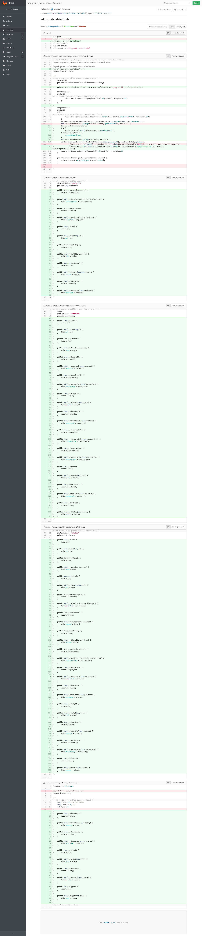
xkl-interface (45, 3)
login (113, 922)
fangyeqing (33, 3)
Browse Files (181, 10)
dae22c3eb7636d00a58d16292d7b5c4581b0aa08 (66, 13)
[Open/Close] (13, 933)
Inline (172, 27)
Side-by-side (181, 27)
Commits (57, 3)
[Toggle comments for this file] (168, 33)
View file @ (178, 33)
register (106, 922)
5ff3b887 (98, 13)
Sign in (196, 3)
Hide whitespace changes (158, 27)
